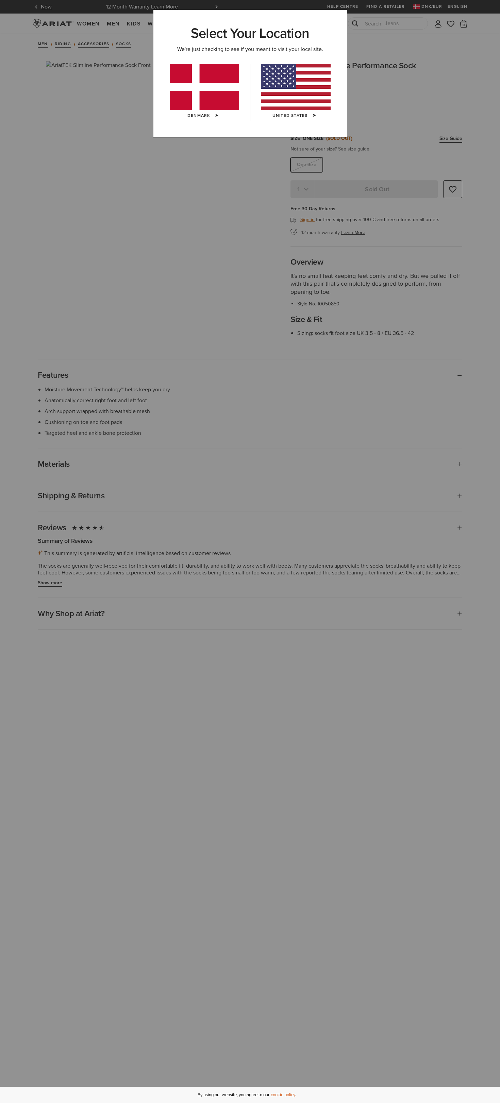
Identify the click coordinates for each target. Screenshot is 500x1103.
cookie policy (283, 1094)
